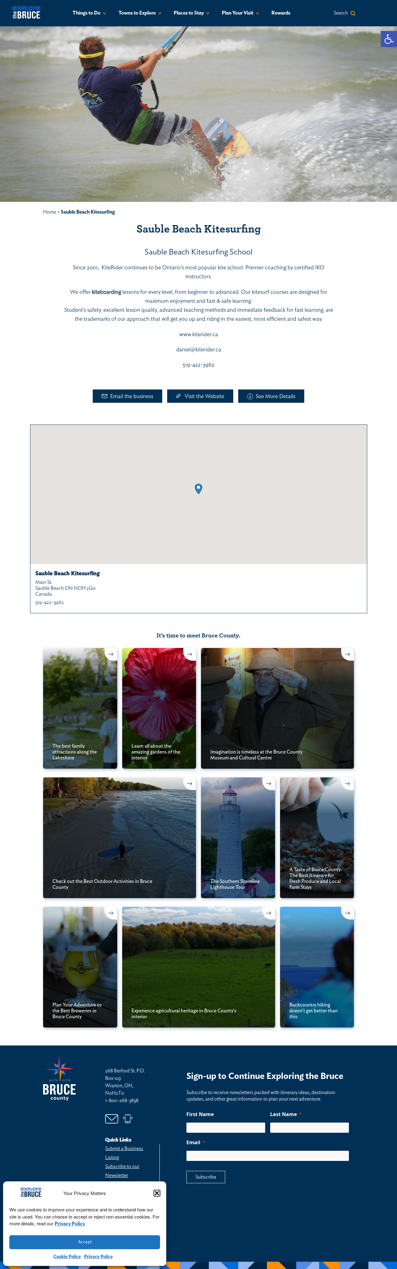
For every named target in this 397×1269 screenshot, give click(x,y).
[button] (157, 1193)
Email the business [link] (131, 396)
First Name (200, 1114)
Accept (85, 1242)
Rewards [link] (280, 13)
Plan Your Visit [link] (237, 13)
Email (193, 1142)
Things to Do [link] (86, 13)
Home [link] (49, 212)
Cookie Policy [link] (67, 1256)
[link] (389, 39)
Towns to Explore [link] (137, 13)
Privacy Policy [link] (70, 1223)
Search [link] (341, 13)
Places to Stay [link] (189, 13)
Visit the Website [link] (204, 396)
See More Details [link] (275, 396)
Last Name (283, 1114)
